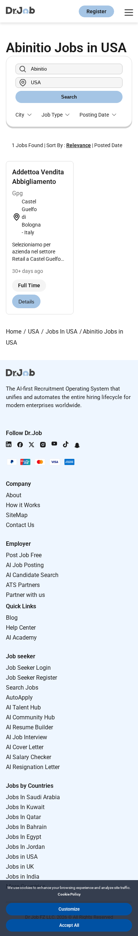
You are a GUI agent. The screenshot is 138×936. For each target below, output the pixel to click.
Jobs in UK (20, 866)
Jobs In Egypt (23, 836)
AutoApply (19, 697)
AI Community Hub (30, 717)
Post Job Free (24, 555)
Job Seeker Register (31, 677)
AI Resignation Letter (33, 767)
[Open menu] (127, 11)
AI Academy (21, 637)
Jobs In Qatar (23, 817)
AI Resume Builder (29, 727)
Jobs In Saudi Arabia (33, 797)
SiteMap (17, 515)
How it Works (23, 505)
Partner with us (25, 594)
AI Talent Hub (23, 707)
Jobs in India (22, 876)
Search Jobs (22, 687)
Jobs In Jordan (25, 846)
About (13, 495)
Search (69, 97)
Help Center (21, 627)
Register (96, 11)
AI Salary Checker (28, 757)
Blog (12, 617)
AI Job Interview (26, 737)
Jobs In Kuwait (25, 807)
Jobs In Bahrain (26, 826)
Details (26, 302)
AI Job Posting (25, 565)
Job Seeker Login (28, 667)
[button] (69, 909)
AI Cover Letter (24, 747)
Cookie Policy (69, 894)
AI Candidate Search (32, 575)
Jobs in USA (22, 856)
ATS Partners (23, 584)
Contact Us (20, 525)
